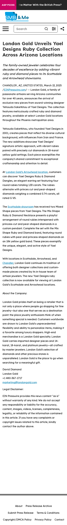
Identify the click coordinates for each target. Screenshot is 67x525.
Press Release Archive (39, 506)
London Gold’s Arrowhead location (27, 172)
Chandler (7, 263)
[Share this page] (62, 29)
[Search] (46, 28)
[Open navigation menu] (5, 29)
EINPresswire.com (15, 89)
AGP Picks (8, 5)
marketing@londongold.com (19, 382)
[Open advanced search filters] (53, 28)
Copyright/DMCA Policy (17, 519)
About (18, 506)
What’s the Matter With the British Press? (35, 4)
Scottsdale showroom (21, 206)
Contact (59, 519)
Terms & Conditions (48, 512)
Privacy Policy (43, 519)
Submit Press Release (21, 512)
